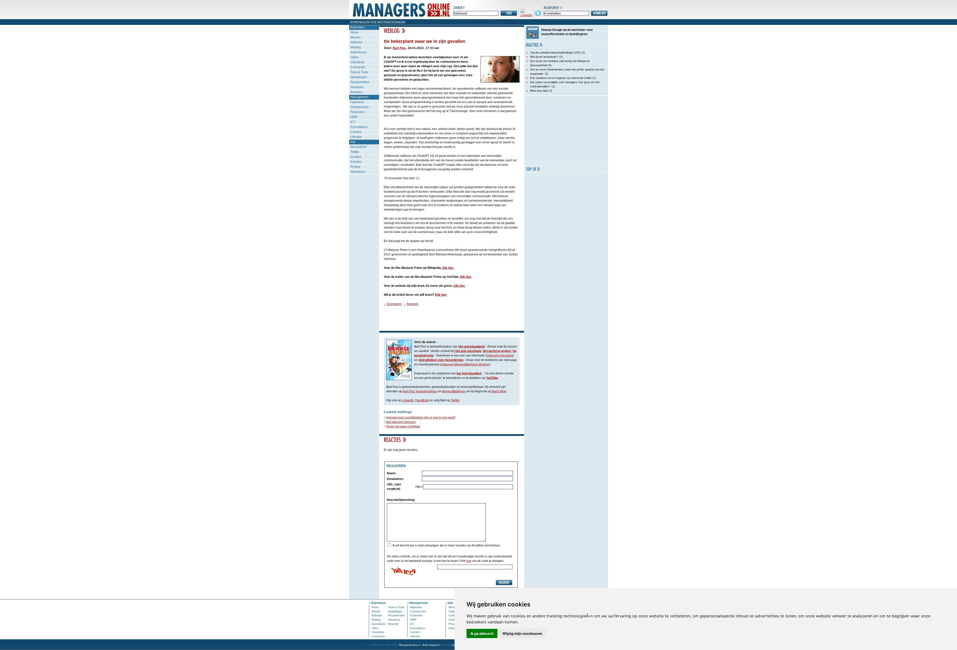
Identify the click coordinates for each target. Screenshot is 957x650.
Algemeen (357, 102)
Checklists (357, 62)
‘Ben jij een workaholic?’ (544, 56)
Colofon (355, 162)
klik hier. (448, 268)
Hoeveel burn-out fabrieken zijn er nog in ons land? (421, 417)
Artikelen (356, 42)
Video (354, 57)
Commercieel (359, 107)
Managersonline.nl (409, 645)
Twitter (354, 152)
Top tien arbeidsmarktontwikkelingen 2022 (555, 52)
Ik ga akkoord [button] (482, 633)
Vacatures (357, 87)
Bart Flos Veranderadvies (420, 391)
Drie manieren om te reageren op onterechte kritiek (561, 77)
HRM (353, 117)
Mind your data (539, 90)
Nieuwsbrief (358, 147)
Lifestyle (356, 137)
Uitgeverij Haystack (500, 355)
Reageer (413, 304)
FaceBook (422, 400)
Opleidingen (358, 77)
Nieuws (355, 37)
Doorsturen (394, 304)
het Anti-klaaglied (469, 373)
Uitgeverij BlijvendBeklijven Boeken (465, 364)
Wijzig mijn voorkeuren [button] (522, 633)
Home (354, 32)
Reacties (356, 92)
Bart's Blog (499, 391)
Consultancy (358, 127)
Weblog (355, 47)
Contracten (357, 67)
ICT (352, 122)
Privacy (355, 167)
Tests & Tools (359, 72)
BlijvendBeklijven (454, 391)
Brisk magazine (431, 645)
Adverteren (357, 172)
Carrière (356, 132)
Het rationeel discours (401, 422)
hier (469, 561)
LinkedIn (408, 400)
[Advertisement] (566, 131)
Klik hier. (441, 294)
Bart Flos (399, 48)
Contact (355, 157)
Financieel (357, 112)
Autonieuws (358, 52)
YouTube (492, 378)
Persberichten (359, 82)
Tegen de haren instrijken (403, 426)
